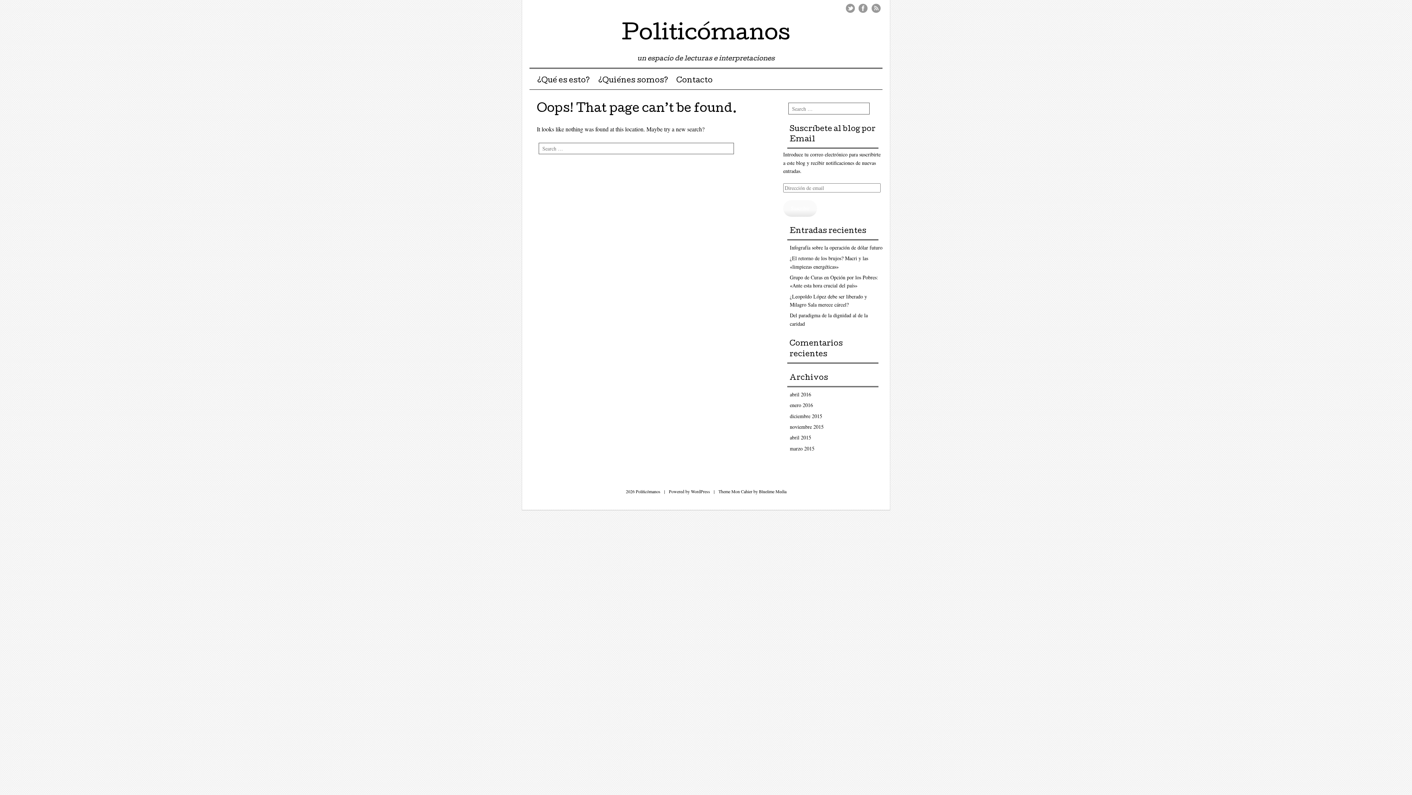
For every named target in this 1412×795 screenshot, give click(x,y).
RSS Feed (876, 8)
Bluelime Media (773, 491)
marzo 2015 (802, 448)
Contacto (694, 81)
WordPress (700, 491)
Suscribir (800, 208)
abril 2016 (800, 394)
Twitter (850, 8)
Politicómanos (706, 35)
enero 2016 (801, 405)
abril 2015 (800, 437)
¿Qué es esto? (563, 81)
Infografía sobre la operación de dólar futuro (836, 247)
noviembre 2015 (807, 426)
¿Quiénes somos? (633, 81)
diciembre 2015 (806, 416)
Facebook (863, 8)
